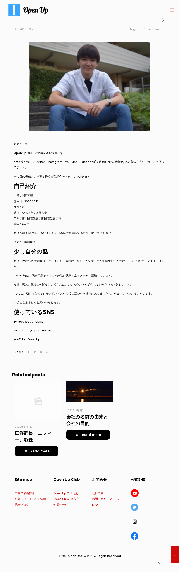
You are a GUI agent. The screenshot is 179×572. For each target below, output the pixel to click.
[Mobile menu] (172, 10)
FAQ (95, 504)
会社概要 (97, 493)
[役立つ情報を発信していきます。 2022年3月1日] (175, 554)
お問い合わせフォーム (106, 499)
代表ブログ (22, 504)
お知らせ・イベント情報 (30, 499)
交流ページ (60, 504)
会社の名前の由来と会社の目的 (87, 419)
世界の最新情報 (25, 493)
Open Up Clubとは (66, 493)
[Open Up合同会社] (28, 10)
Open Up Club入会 (66, 499)
